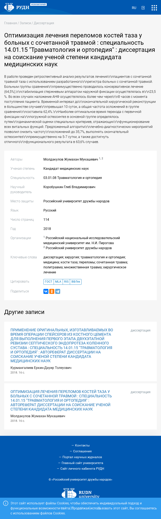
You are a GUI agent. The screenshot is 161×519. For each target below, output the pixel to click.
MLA (58, 281)
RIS (66, 281)
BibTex (75, 281)
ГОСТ (48, 281)
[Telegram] (57, 291)
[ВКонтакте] (45, 291)
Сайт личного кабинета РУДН (82, 469)
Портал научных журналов (82, 457)
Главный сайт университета (82, 463)
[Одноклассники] (51, 291)
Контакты (82, 445)
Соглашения (82, 451)
